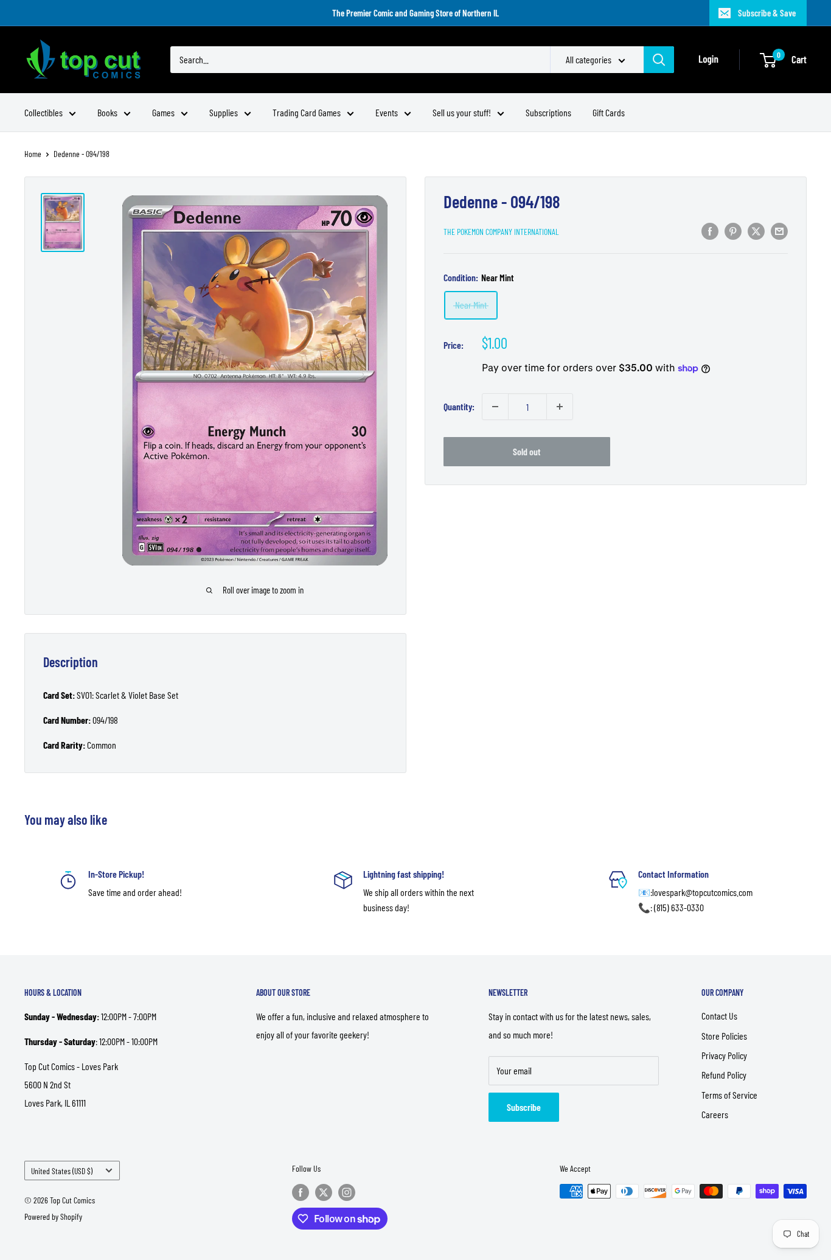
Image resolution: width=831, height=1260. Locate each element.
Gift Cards (609, 112)
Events (386, 112)
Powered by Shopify (53, 1216)
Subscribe (524, 1107)
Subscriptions (548, 112)
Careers (714, 1114)
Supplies (223, 112)
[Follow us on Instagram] (346, 1192)
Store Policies (724, 1035)
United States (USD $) (61, 1171)
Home (32, 154)
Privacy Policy (724, 1055)
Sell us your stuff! (462, 112)
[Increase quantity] (559, 406)
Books (107, 112)
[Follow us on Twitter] (323, 1192)
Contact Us (719, 1015)
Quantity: (459, 406)
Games (163, 112)
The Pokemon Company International (501, 231)
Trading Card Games (307, 112)
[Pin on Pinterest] (733, 230)
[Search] (659, 59)
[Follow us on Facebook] (300, 1192)
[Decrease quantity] (495, 406)
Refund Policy (723, 1074)
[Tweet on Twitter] (756, 230)
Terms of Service (729, 1095)
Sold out (527, 451)
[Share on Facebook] (709, 230)
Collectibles (43, 112)
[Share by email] (779, 230)
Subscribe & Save (767, 12)
